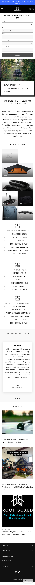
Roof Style (6, 47)
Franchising (5, 566)
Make (4, 28)
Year (3, 21)
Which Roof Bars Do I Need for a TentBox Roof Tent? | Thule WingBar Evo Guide (17, 487)
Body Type (5, 40)
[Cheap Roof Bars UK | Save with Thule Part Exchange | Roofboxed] (17, 422)
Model (4, 34)
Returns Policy (6, 560)
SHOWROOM (5, 545)
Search (17, 55)
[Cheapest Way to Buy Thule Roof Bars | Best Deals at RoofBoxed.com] (17, 511)
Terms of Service (7, 556)
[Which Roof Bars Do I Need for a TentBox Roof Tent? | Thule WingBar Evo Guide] (17, 463)
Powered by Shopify (17, 579)
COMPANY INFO (6, 550)
